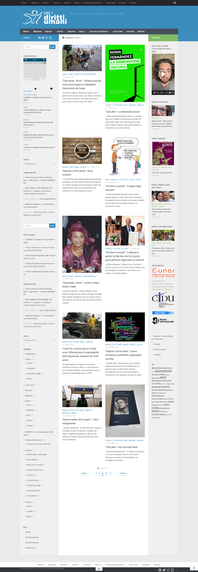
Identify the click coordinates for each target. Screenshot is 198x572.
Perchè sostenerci (160, 349)
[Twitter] (43, 37)
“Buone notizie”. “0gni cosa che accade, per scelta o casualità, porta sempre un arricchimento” (162, 123)
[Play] (155, 92)
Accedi (27, 532)
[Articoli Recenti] (27, 88)
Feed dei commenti (32, 543)
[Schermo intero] (172, 92)
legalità (153, 402)
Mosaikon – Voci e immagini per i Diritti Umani (162, 337)
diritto (153, 384)
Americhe (89, 410)
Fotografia (30, 368)
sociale (166, 411)
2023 (26, 79)
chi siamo (157, 344)
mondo (166, 404)
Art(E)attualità (29, 354)
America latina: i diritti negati (73, 410)
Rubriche (45, 3)
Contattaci (122, 3)
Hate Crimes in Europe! (35, 465)
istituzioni (166, 399)
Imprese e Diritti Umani (70, 167)
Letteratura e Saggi (120, 105)
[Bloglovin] (54, 37)
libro (166, 402)
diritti (163, 377)
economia (163, 384)
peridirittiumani (164, 408)
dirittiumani (157, 380)
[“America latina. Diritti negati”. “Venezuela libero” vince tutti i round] (163, 196)
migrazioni (155, 405)
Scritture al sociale (126, 180)
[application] (163, 74)
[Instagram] (46, 37)
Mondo (24, 3)
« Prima (84, 473)
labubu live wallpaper (32, 204)
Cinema (29, 363)
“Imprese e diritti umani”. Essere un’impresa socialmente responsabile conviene (123, 355)
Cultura (76, 3)
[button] (163, 74)
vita (159, 417)
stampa (162, 414)
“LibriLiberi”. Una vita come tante (121, 447)
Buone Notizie (32, 460)
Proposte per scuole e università (38, 444)
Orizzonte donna (32, 480)
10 (106, 473)
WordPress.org (30, 548)
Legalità (83, 167)
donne (158, 383)
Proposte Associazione (92, 3)
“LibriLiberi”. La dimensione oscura (122, 111)
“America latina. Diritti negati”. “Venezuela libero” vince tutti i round (161, 211)
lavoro (171, 399)
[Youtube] (50, 37)
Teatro (29, 379)
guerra (154, 393)
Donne (29, 506)
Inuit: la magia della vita (47, 199)
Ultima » (123, 473)
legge (158, 402)
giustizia (163, 389)
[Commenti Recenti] (43, 88)
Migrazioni (35, 3)
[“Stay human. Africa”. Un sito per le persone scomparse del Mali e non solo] (163, 235)
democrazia (156, 378)
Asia (28, 415)
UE (171, 415)
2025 (43, 79)
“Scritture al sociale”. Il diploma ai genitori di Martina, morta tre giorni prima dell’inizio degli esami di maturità (124, 256)
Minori (107, 180)
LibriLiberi (132, 105)
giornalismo (164, 386)
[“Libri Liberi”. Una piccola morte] (163, 153)
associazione (163, 371)
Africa (64, 74)
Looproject (60, 569)
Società (56, 3)
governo (170, 390)
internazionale (157, 399)
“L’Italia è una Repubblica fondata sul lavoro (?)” (39, 147)
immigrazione (161, 393)
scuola (162, 411)
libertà (162, 402)
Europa (29, 420)
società (155, 414)
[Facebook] (39, 37)
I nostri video (111, 3)
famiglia (172, 384)
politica (155, 411)
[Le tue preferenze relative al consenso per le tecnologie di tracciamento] (194, 568)
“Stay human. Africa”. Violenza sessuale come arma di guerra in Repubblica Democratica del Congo (81, 84)
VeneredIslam (32, 496)
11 (110, 473)
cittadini (161, 374)
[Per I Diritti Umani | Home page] (45, 17)
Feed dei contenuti (31, 537)
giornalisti (155, 390)
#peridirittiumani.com (162, 368)
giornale (155, 387)
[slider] (161, 92)
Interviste (67, 3)
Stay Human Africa (89, 74)
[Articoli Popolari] (35, 88)
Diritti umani (166, 381)
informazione (158, 395)
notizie (155, 408)
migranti (171, 402)
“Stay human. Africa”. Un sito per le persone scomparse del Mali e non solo (163, 250)
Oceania (30, 426)
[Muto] (170, 92)
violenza (154, 418)
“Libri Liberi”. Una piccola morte (162, 173)
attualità (155, 375)
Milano (161, 405)
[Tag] (51, 88)
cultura (167, 375)
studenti (167, 414)
